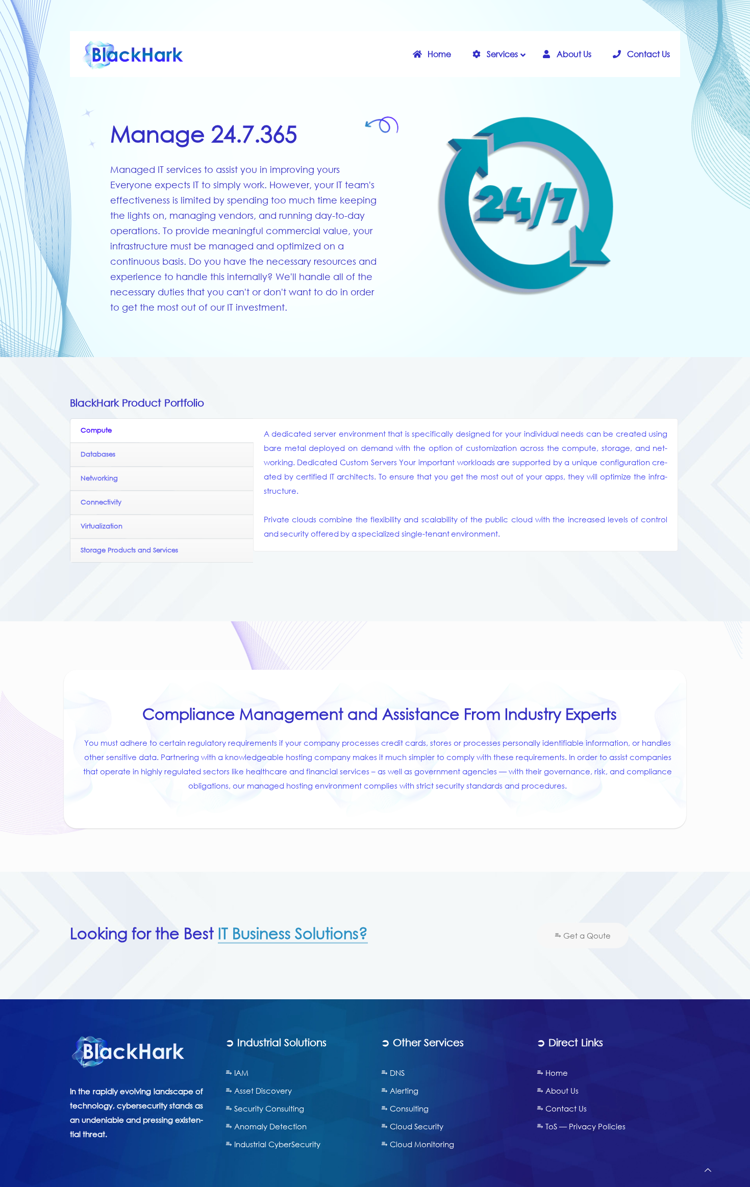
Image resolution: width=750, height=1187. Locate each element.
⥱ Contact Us (562, 1108)
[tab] (161, 431)
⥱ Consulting (405, 1108)
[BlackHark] (132, 54)
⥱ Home (552, 1073)
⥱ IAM (237, 1073)
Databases (98, 454)
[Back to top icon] (708, 1170)
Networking (99, 478)
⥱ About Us (558, 1090)
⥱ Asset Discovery (259, 1090)
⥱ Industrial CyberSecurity (273, 1144)
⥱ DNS (393, 1073)
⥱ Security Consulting (265, 1108)
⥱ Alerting (399, 1090)
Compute (96, 430)
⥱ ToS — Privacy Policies (581, 1126)
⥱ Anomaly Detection (266, 1126)
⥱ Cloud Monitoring (417, 1144)
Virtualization (101, 526)
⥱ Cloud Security (412, 1126)
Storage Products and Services (129, 550)
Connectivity (101, 502)
